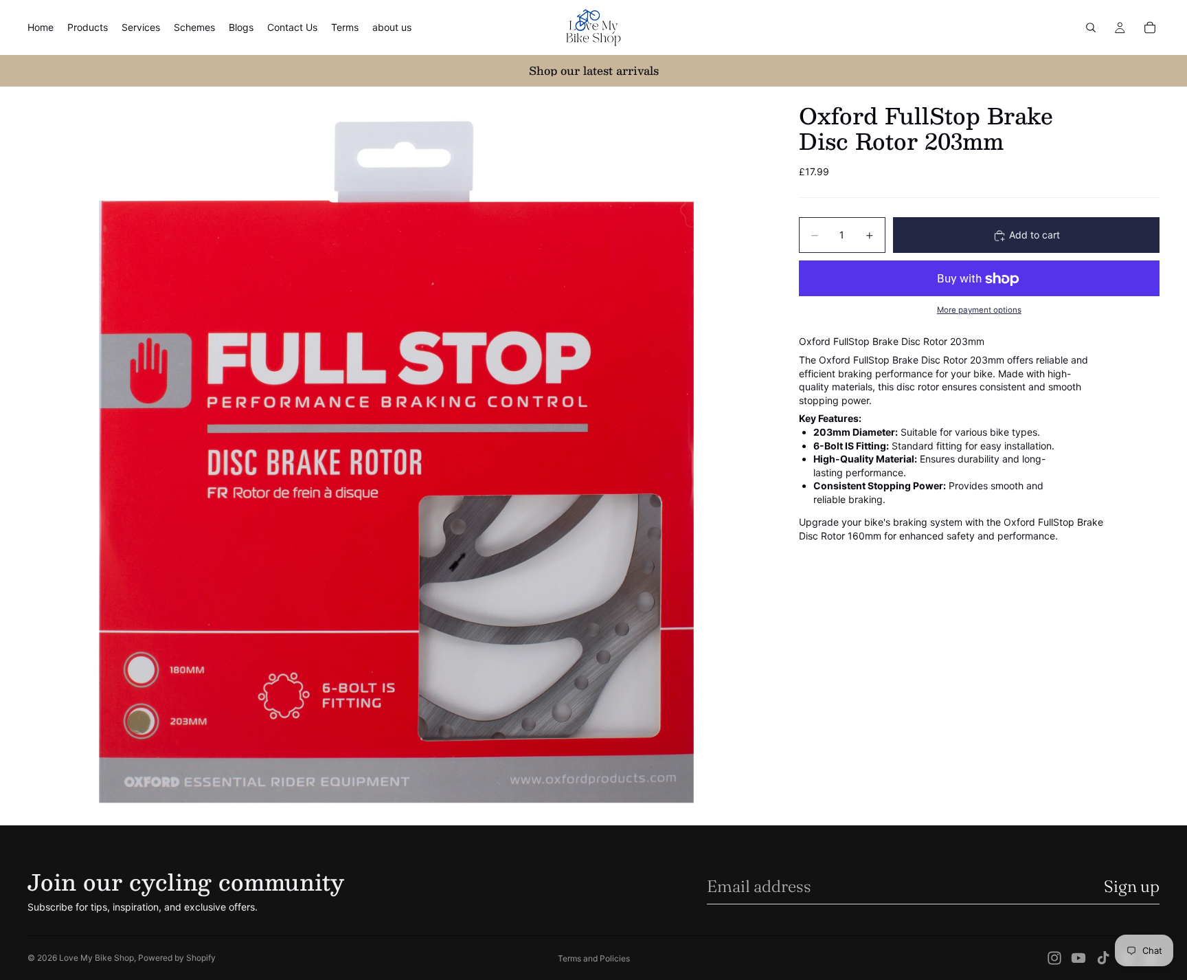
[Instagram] (1054, 958)
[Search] (1091, 27)
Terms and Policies (594, 958)
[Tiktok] (1103, 958)
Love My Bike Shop (96, 958)
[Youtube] (1078, 958)
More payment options (979, 310)
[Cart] (1150, 27)
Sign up (1132, 886)
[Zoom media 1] (396, 456)
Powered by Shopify (177, 958)
